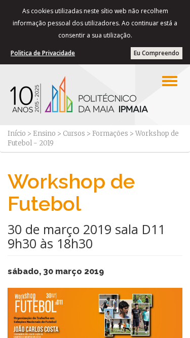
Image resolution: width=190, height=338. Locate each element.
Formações (110, 133)
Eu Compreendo (156, 53)
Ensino (44, 133)
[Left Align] (169, 81)
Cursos (74, 133)
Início (17, 133)
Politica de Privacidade (43, 53)
